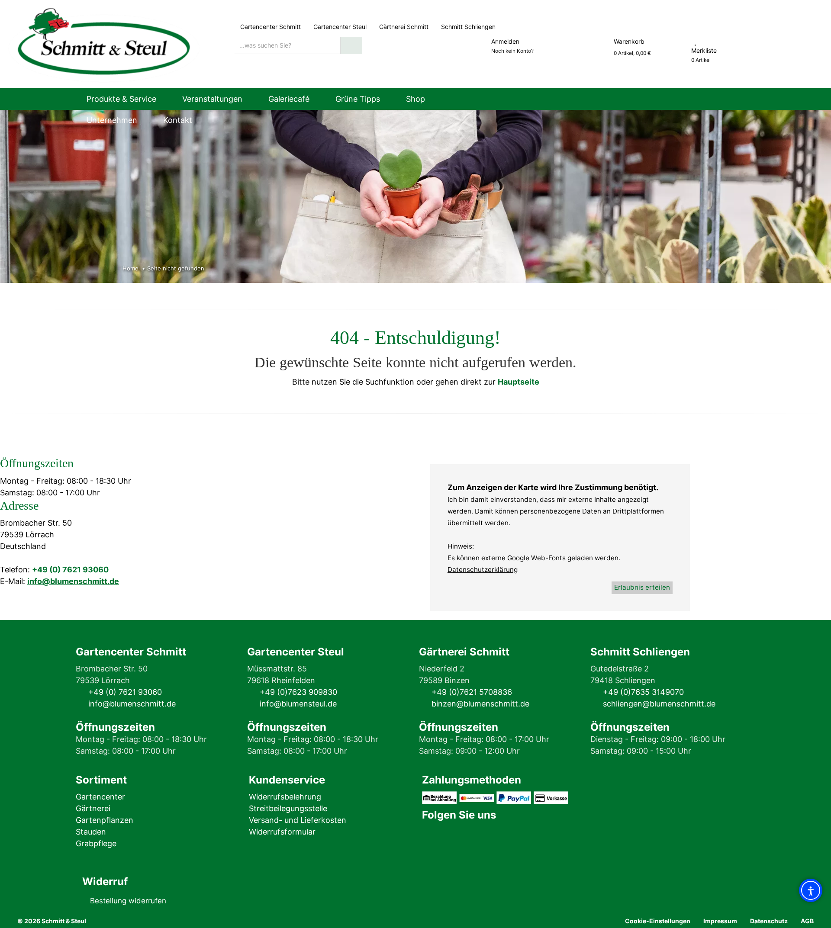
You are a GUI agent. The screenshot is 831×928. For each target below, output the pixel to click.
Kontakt (177, 120)
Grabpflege (96, 843)
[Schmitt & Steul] (103, 43)
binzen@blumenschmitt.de (480, 703)
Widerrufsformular (282, 831)
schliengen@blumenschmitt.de (659, 703)
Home (130, 268)
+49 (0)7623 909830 (298, 692)
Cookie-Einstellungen (657, 921)
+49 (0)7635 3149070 (643, 692)
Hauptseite (518, 381)
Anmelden (505, 41)
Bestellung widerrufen (128, 900)
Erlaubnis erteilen (642, 587)
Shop (415, 98)
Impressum (720, 921)
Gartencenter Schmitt (270, 26)
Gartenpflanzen (104, 820)
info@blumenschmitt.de (73, 581)
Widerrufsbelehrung (285, 796)
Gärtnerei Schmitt (403, 26)
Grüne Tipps (357, 98)
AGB (807, 921)
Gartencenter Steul (340, 26)
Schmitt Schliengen (467, 26)
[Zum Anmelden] (481, 41)
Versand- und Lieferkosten (297, 820)
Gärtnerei (93, 808)
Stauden (91, 831)
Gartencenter (100, 796)
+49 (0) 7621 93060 (70, 569)
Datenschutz (769, 921)
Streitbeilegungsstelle (288, 808)
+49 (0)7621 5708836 (472, 692)
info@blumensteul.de (298, 703)
